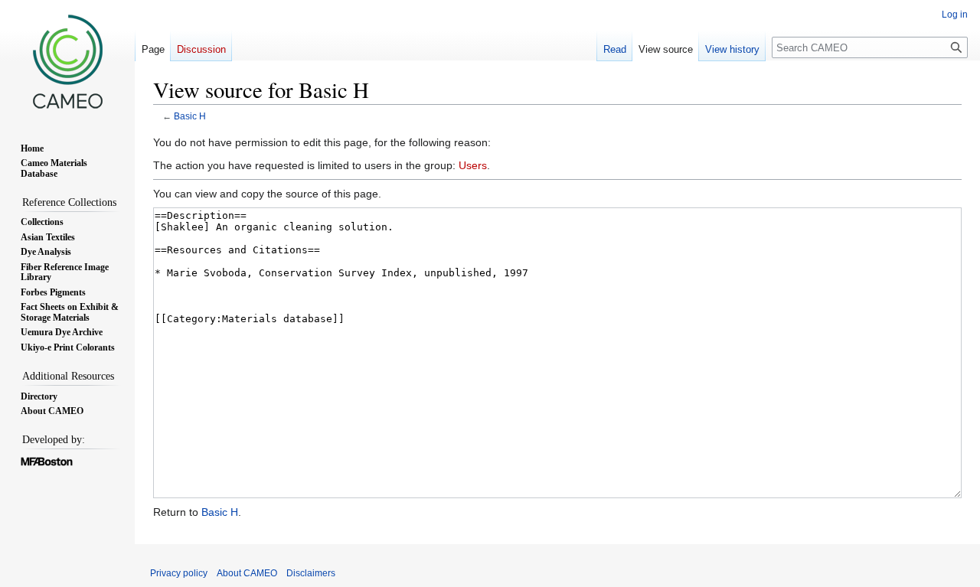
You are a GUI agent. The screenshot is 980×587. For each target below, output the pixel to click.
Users (473, 165)
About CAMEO (247, 573)
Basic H (190, 116)
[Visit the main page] (67, 61)
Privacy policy (178, 573)
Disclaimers (310, 573)
